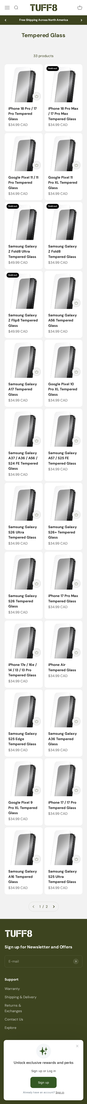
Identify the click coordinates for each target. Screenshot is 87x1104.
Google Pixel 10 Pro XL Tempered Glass (62, 389)
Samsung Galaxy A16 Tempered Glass (22, 876)
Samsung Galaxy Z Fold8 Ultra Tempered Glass (22, 251)
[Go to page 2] (53, 906)
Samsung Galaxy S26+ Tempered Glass (62, 532)
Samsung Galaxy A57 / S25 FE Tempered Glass (62, 458)
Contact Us (14, 1019)
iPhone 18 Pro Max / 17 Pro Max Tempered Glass (63, 113)
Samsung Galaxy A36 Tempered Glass (62, 738)
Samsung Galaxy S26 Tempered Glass (22, 601)
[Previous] (5, 20)
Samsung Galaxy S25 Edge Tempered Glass (22, 738)
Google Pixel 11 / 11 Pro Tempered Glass (23, 182)
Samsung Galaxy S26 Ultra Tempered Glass (22, 532)
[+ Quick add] (36, 96)
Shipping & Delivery (20, 997)
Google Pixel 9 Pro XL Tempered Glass (22, 807)
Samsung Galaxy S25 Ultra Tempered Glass (62, 876)
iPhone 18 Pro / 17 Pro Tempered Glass (22, 113)
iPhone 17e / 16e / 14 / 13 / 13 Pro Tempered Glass (22, 669)
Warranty (12, 988)
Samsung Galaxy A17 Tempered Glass (22, 389)
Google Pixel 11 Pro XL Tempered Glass (62, 182)
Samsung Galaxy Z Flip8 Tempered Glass (23, 320)
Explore (10, 1027)
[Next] (81, 20)
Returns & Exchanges (13, 1008)
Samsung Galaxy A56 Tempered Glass (62, 320)
